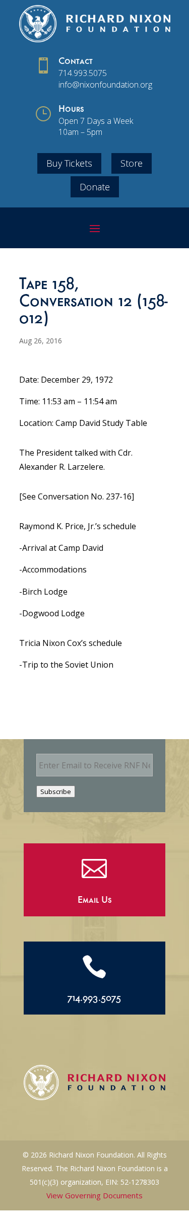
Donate (95, 187)
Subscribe (55, 791)
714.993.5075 (82, 73)
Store (131, 163)
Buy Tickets (69, 163)
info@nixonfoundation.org (105, 84)
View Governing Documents (94, 1195)
